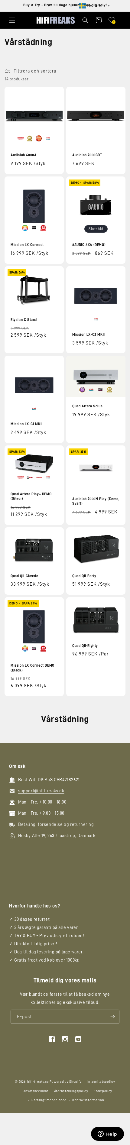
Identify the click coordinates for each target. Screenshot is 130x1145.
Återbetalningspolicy (71, 1091)
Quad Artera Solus (87, 406)
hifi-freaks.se (38, 1081)
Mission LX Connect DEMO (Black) (32, 668)
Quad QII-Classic (24, 575)
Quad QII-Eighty (85, 645)
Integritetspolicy (101, 1081)
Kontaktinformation (88, 1100)
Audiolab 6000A (23, 155)
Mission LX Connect (27, 245)
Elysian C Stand (24, 319)
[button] (12, 20)
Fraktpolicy (103, 1091)
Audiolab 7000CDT (87, 155)
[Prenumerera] (112, 1017)
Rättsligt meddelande (49, 1100)
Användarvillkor (36, 1091)
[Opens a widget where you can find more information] (107, 1134)
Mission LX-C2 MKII (88, 334)
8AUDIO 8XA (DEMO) (89, 245)
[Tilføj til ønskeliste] (55, 92)
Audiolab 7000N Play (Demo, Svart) (95, 501)
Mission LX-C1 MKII (27, 424)
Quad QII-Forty (84, 575)
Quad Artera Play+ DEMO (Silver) (31, 496)
